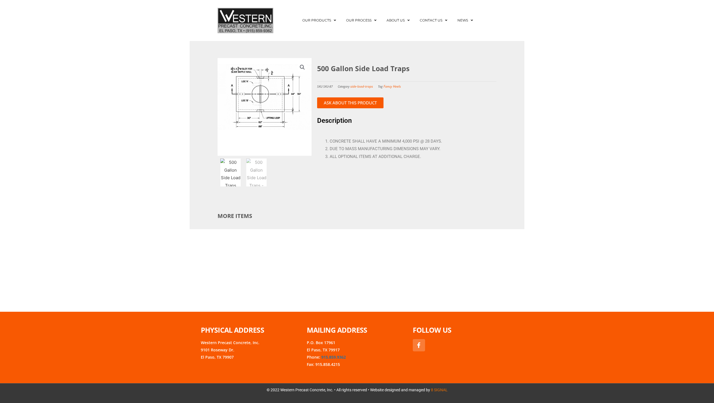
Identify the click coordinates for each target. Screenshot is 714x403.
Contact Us (431, 20)
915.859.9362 (333, 357)
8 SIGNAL (439, 390)
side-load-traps (361, 86)
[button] (302, 67)
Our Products (316, 20)
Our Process (359, 20)
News (462, 20)
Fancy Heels (392, 86)
